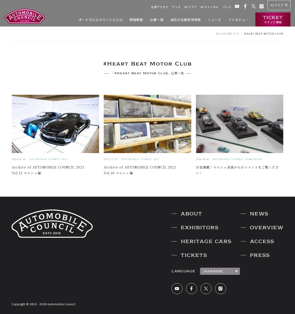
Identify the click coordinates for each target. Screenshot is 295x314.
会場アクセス (159, 7)
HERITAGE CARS (206, 241)
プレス (226, 7)
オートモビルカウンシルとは (101, 19)
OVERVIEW (266, 227)
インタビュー (238, 19)
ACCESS (262, 241)
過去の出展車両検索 (186, 19)
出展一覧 (157, 19)
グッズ (176, 7)
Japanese (213, 271)
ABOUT (191, 213)
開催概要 (136, 19)
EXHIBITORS (199, 227)
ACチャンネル (210, 7)
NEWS (259, 213)
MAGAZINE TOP (227, 33)
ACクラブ (190, 7)
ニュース (214, 19)
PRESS (260, 255)
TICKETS (194, 255)
